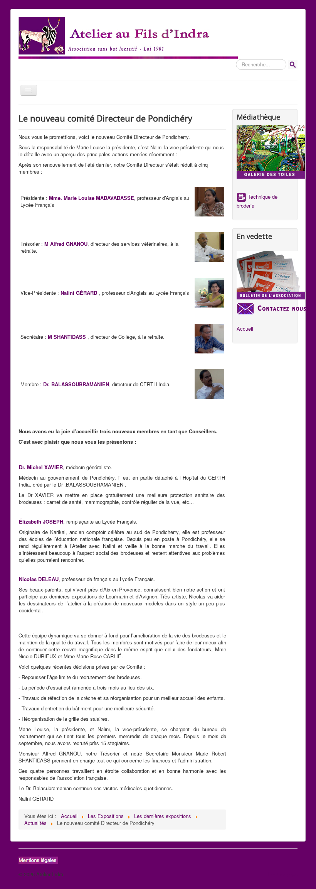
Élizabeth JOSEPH (41, 521)
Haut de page (283, 874)
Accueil (245, 328)
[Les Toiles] (265, 152)
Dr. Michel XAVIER (41, 467)
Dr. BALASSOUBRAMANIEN (76, 384)
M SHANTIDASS (67, 336)
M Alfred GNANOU (65, 243)
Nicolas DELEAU (39, 579)
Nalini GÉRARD (79, 292)
